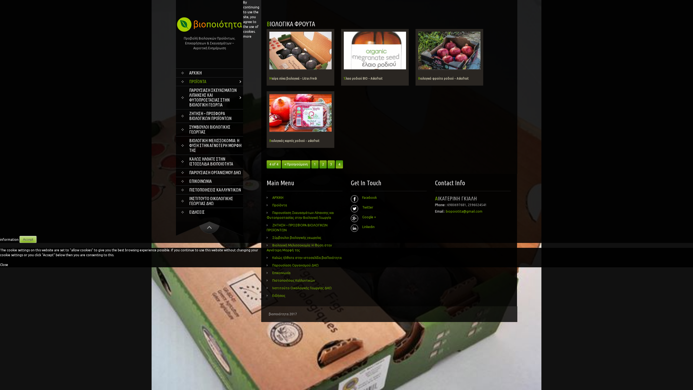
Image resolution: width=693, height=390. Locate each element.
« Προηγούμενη (296, 164)
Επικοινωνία (200, 181)
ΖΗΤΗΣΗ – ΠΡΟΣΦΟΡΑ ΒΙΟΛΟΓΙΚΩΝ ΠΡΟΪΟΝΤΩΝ (210, 116)
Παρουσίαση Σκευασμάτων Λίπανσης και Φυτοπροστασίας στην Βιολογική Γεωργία (213, 97)
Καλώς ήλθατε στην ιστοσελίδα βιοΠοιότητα (211, 161)
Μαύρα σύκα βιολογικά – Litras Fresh (293, 78)
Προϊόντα (197, 81)
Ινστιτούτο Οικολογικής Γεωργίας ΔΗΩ (211, 201)
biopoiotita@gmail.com (464, 211)
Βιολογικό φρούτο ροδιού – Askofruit (443, 78)
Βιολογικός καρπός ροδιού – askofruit (294, 140)
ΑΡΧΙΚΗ (195, 72)
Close (4, 264)
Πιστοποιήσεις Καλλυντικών (215, 189)
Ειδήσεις (197, 212)
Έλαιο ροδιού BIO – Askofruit (363, 78)
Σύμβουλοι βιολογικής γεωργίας (209, 129)
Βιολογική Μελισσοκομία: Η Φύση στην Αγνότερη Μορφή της (215, 145)
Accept (28, 240)
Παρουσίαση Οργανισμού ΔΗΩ (215, 172)
